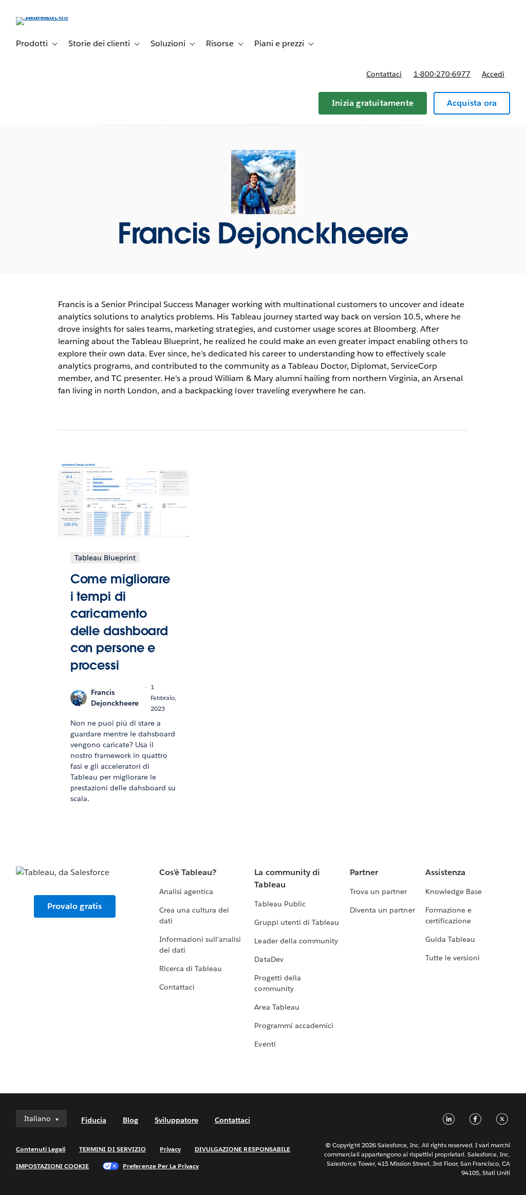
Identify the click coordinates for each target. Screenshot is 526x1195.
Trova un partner (378, 891)
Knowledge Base (453, 891)
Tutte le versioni (452, 957)
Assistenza (445, 872)
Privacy (170, 1149)
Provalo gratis (74, 906)
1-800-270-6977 (442, 74)
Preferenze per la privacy (161, 1166)
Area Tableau (276, 1007)
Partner (364, 872)
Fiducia (93, 1120)
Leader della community (295, 940)
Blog (130, 1120)
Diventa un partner (382, 910)
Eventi (264, 1044)
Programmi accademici (293, 1025)
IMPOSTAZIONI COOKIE (52, 1166)
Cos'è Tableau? (187, 872)
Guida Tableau (450, 939)
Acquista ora (472, 103)
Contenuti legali (40, 1149)
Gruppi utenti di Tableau (296, 922)
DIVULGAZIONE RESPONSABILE (242, 1149)
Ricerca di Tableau (190, 968)
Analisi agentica (186, 891)
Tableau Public (279, 903)
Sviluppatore (176, 1120)
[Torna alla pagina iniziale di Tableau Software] (54, 16)
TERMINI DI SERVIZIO (112, 1149)
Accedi (493, 74)
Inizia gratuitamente (373, 103)
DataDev (268, 959)
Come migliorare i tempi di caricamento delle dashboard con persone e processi (120, 622)
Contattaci (384, 74)
